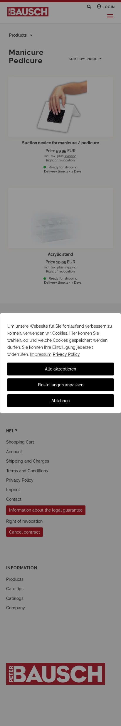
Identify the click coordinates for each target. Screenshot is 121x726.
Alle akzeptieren (60, 369)
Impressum (40, 354)
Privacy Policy (66, 354)
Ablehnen (60, 400)
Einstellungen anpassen (60, 385)
